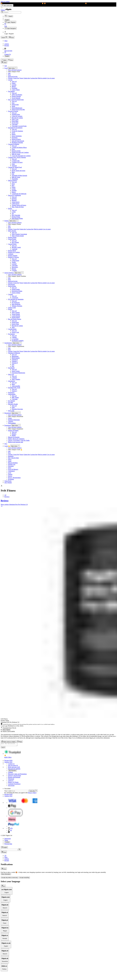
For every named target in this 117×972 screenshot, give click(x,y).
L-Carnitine (15, 339)
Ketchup (14, 198)
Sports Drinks (12, 286)
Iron (13, 366)
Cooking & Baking (13, 144)
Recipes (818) (8, 760)
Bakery (14, 192)
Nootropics (11, 392)
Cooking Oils (15, 160)
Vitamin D (15, 363)
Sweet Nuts (15, 122)
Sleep (9, 467)
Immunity (11, 456)
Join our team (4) (13, 765)
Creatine (10, 294)
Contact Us (11, 764)
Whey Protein (12, 231)
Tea (13, 213)
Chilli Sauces (15, 203)
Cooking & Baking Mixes (19, 147)
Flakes (13, 83)
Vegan (21, 78)
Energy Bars (15, 324)
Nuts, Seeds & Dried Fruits (16, 99)
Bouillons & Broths (17, 142)
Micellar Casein (16, 247)
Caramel (14, 264)
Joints (9, 461)
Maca (13, 384)
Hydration (11, 479)
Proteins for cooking (14, 252)
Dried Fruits (15, 104)
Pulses (13, 187)
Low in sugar (51, 78)
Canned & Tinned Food (15, 167)
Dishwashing (12, 423)
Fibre (13, 407)
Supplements (8, 343)
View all (14, 81)
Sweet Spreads (16, 98)
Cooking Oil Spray (17, 162)
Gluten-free (26, 78)
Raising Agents (16, 151)
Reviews (6, 496)
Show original (6, 729)
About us (10, 780)
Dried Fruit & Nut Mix (18, 109)
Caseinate (14, 249)
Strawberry (15, 267)
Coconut (14, 270)
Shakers (14, 434)
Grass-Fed (16, 78)
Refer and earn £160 (14, 767)
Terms (6, 840)
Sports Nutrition (9, 272)
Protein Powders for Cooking (20, 152)
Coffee (14, 212)
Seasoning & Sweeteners (15, 127)
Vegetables (15, 179)
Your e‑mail (8, 791)
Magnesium (15, 356)
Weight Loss (11, 464)
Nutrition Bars (16, 114)
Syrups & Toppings (17, 131)
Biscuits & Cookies (17, 118)
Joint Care (11, 374)
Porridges (14, 88)
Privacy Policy (32, 792)
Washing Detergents (14, 420)
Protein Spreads (16, 96)
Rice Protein (15, 242)
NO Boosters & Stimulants (15, 299)
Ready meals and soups (18, 170)
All (5, 495)
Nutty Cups (15, 119)
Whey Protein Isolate (18, 236)
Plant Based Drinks (17, 218)
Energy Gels (15, 332)
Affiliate (10, 772)
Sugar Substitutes (17, 136)
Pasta (13, 184)
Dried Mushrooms (17, 108)
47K (11, 828)
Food (6, 68)
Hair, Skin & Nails (13, 458)
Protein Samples (12, 255)
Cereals (10, 80)
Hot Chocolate (16, 215)
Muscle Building (13, 463)
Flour (13, 149)
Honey (14, 134)
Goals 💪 (7, 446)
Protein (6, 221)
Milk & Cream (16, 154)
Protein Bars (15, 322)
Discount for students (14, 768)
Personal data (8, 844)
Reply (20, 741)
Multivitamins (16, 358)
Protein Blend (12, 250)
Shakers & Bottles (13, 430)
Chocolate (15, 124)
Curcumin (14, 399)
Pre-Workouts (16, 302)
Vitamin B (15, 359)
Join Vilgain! (8, 482)
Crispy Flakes (16, 89)
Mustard (14, 200)
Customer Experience (14, 784)
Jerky (13, 327)
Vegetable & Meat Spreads (19, 175)
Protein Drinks (16, 217)
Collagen (10, 254)
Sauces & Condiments (14, 195)
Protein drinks (16, 289)
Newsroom (11, 785)
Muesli (14, 86)
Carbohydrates (12, 329)
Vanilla (14, 262)
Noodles (14, 190)
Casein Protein (12, 244)
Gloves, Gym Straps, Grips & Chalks (19, 440)
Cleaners (10, 421)
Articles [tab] (6, 859)
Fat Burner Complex (18, 340)
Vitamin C (15, 361)
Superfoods (11, 368)
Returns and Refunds (14, 777)
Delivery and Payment (14, 775)
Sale (5, 66)
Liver (9, 472)
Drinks (10, 208)
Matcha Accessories (13, 437)
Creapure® (15, 297)
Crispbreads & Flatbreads (19, 193)
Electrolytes (11, 284)
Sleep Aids (11, 410)
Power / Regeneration (14, 477)
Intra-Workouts (16, 304)
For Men (10, 402)
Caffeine (14, 337)
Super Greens (16, 371)
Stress (9, 459)
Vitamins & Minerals (14, 353)
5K (11, 830)
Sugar (13, 132)
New (9, 75)
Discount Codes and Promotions (17, 774)
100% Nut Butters (17, 94)
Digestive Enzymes (17, 409)
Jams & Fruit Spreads (18, 141)
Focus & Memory (13, 469)
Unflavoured (15, 260)
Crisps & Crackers (17, 116)
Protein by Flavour (13, 257)
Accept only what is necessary (9, 877)
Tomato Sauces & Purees (19, 205)
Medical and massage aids (15, 442)
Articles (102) (8, 762)
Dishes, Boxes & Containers (16, 439)
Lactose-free (33, 78)
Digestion (11, 466)
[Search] (2, 12)
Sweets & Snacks (13, 111)
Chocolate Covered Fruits (19, 126)
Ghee (13, 164)
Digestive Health (13, 404)
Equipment (7, 425)
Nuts (13, 103)
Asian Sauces (15, 202)
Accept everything (24, 877)
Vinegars (14, 165)
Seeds (13, 106)
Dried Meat (15, 121)
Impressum (7, 838)
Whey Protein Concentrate (19, 234)
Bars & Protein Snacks (14, 319)
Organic (10, 78)
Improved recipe (12, 76)
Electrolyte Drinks (17, 291)
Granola (14, 85)
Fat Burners (11, 334)
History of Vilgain (13, 782)
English (7, 56)
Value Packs (7, 481)
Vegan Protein (12, 239)
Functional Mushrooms (18, 373)
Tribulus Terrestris (17, 306)
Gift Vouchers (12, 770)
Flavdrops (14, 137)
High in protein (42, 78)
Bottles (14, 435)
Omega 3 (14, 391)
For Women (11, 401)
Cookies (7, 842)
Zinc (13, 364)
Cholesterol (11, 471)
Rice (13, 185)
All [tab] (5, 855)
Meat (13, 172)
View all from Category (15, 70)
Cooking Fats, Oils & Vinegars (17, 157)
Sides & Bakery (12, 180)
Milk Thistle (15, 397)
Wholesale (11, 779)
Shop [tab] (5, 857)
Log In (3, 747)
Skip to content (5, 1)
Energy (10, 476)
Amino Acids (12, 307)
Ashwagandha (16, 386)
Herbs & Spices (16, 139)
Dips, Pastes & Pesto (18, 207)
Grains (14, 189)
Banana (14, 269)
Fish (13, 174)
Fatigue (10, 474)
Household (7, 413)
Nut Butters (11, 91)
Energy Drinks (16, 292)
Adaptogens (11, 381)
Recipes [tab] (6, 860)
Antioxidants (11, 394)
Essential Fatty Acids (14, 387)
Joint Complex (16, 379)
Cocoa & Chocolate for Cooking (21, 155)
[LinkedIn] (9, 832)
